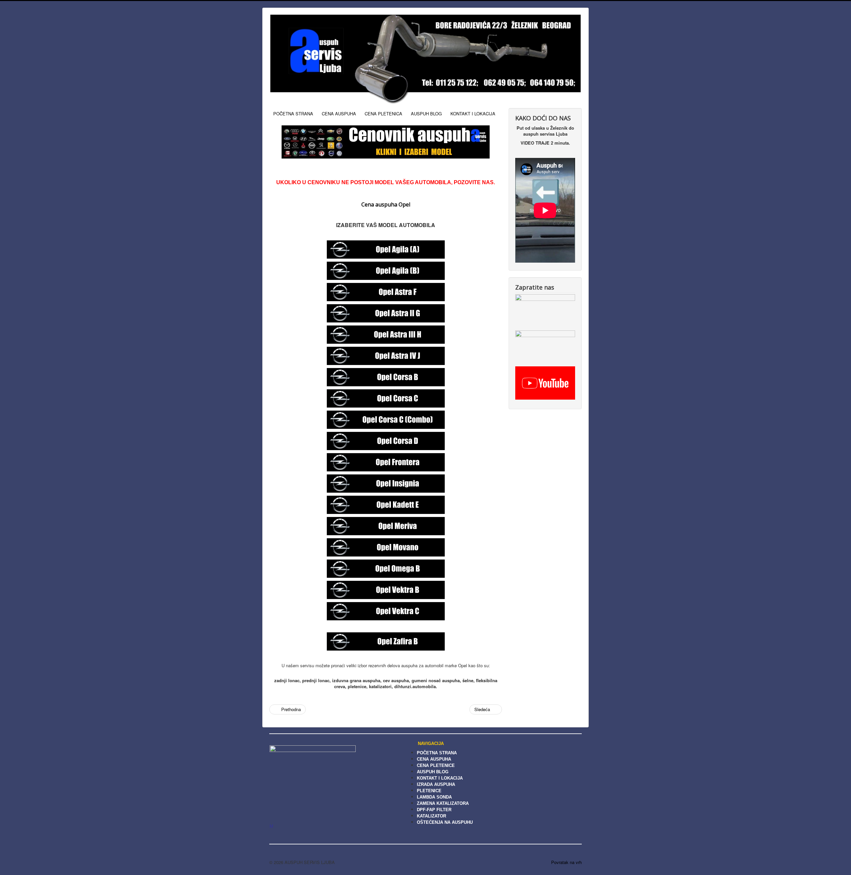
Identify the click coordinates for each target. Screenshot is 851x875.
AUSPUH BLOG (426, 113)
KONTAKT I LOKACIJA (472, 113)
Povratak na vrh (566, 862)
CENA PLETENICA (383, 113)
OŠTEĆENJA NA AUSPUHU (445, 822)
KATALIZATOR (431, 815)
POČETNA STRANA (293, 113)
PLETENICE (429, 790)
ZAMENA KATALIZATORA (443, 803)
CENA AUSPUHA (339, 113)
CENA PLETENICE (436, 765)
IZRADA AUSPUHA (436, 784)
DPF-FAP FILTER (434, 809)
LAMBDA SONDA (434, 797)
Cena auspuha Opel (385, 204)
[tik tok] (545, 310)
